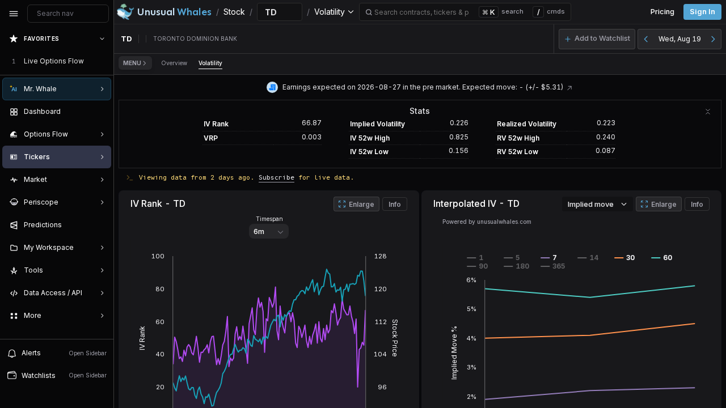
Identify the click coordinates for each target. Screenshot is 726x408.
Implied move (591, 204)
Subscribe (276, 177)
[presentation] (56, 183)
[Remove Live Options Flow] (103, 61)
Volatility (210, 63)
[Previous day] (646, 39)
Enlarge (361, 204)
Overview (174, 63)
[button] (597, 39)
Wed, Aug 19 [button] (680, 39)
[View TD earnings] (569, 87)
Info (395, 204)
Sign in (702, 11)
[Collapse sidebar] (14, 14)
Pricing (662, 11)
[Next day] (713, 39)
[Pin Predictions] (100, 225)
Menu (132, 63)
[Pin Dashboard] (100, 111)
